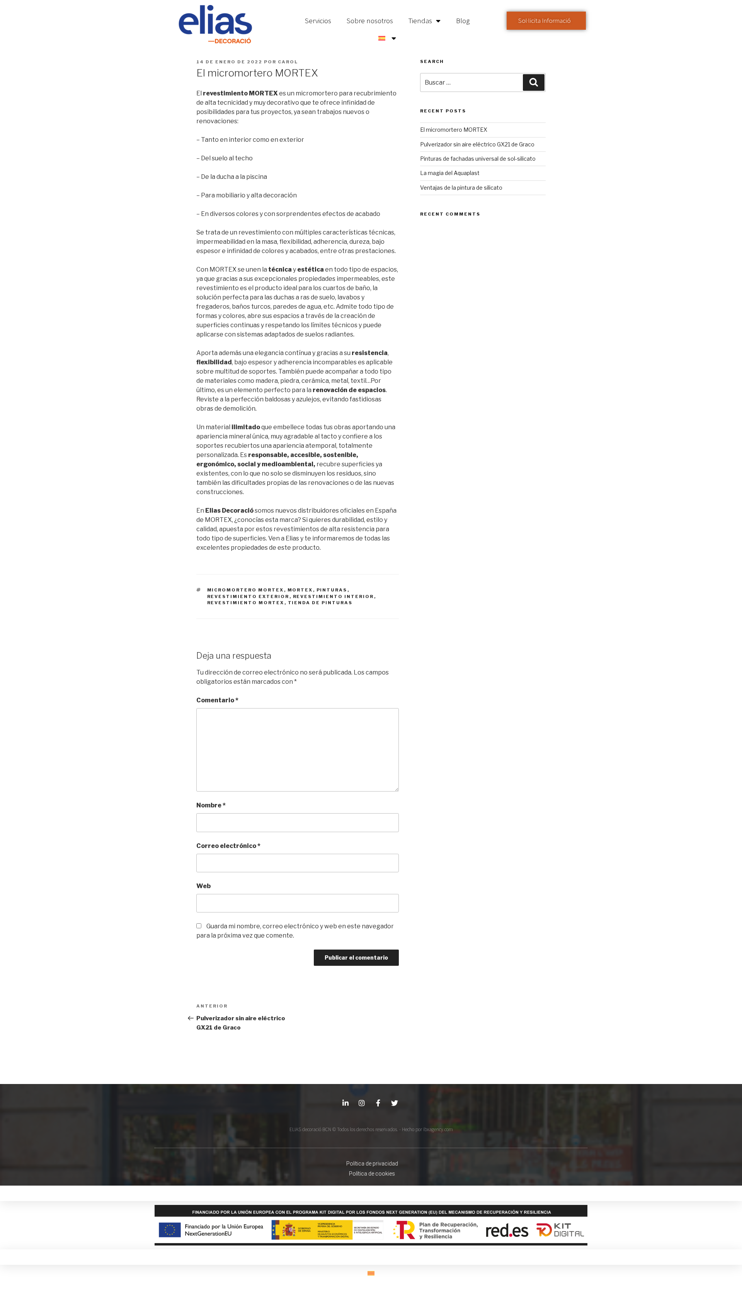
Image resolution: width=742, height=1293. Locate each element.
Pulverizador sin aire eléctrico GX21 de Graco (477, 144)
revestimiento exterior (248, 596)
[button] (546, 21)
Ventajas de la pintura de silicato (461, 187)
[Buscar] (534, 82)
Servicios (318, 20)
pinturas (332, 590)
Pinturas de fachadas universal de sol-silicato (478, 158)
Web (203, 886)
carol (288, 62)
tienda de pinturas (320, 602)
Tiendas (420, 20)
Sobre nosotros (370, 20)
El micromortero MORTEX (453, 129)
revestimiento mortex (245, 602)
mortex (300, 590)
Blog (463, 20)
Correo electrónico (228, 846)
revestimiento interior (333, 596)
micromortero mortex (245, 590)
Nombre (211, 805)
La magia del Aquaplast (450, 173)
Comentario (217, 700)
